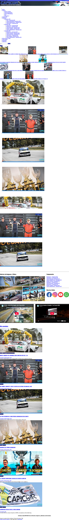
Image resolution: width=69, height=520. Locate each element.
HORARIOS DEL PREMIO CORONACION (33, 62)
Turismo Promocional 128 (8, 12)
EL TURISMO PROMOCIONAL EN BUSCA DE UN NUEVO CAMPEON (56, 62)
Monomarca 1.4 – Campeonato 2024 (12, 26)
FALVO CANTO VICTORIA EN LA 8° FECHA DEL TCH (41, 78)
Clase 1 (5, 14)
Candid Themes (20, 519)
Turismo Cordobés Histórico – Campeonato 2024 (13, 29)
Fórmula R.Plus (4, 40)
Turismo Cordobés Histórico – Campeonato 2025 (14, 22)
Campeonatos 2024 (7, 24)
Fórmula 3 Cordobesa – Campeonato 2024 (13, 28)
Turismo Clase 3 (6, 15)
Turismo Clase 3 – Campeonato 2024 (12, 25)
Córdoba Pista (4, 41)
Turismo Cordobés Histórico (8, 13)
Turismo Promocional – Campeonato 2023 (13, 34)
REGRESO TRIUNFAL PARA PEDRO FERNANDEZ (18, 78)
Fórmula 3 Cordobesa (7, 11)
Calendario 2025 (4, 16)
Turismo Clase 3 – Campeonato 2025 (12, 23)
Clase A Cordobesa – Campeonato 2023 (12, 36)
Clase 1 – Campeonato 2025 (10, 20)
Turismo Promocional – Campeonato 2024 (13, 27)
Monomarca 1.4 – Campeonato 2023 (12, 31)
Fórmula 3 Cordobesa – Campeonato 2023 (13, 33)
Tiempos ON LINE (4, 39)
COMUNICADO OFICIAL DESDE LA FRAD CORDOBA (15, 70)
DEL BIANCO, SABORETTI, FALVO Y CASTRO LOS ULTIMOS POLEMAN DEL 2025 (47, 54)
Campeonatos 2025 (7, 19)
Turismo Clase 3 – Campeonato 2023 (12, 35)
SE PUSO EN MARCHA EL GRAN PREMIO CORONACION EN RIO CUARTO (16, 164)
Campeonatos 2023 (7, 30)
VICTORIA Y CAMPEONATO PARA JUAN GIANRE (37, 70)
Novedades (4, 353)
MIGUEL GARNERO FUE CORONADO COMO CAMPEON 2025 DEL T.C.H (18, 54)
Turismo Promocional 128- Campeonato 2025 (13, 21)
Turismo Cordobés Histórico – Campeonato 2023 (13, 37)
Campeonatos (4, 18)
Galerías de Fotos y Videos (6, 38)
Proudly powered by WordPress (5, 519)
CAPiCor (1, 353)
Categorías (4, 10)
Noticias (3, 9)
